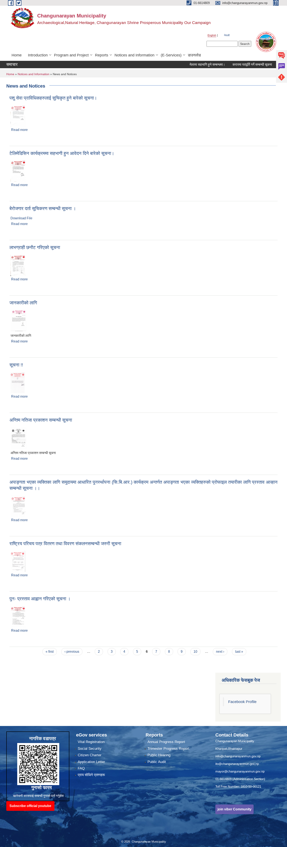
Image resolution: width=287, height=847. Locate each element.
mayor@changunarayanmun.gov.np (240, 771)
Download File (21, 218)
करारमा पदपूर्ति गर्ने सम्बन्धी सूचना (240, 64)
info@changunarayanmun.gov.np (238, 756)
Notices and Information (134, 55)
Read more (19, 130)
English (212, 35)
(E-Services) (171, 55)
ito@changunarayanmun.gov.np (237, 764)
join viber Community (234, 809)
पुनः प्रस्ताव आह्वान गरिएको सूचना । (40, 598)
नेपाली (227, 35)
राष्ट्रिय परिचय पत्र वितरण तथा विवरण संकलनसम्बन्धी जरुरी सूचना (65, 543)
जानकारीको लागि (23, 302)
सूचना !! (16, 365)
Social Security (89, 749)
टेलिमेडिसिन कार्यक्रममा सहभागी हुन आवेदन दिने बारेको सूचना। (61, 153)
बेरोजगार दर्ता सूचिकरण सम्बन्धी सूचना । (42, 208)
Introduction (38, 55)
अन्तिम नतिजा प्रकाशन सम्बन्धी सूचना (40, 420)
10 (195, 651)
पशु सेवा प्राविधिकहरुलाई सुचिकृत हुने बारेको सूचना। (53, 98)
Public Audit (156, 762)
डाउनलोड (194, 55)
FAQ (81, 768)
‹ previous (72, 651)
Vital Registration (91, 742)
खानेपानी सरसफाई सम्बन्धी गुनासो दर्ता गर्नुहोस (38, 796)
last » (239, 651)
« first (50, 651)
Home (17, 55)
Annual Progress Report (166, 742)
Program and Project (71, 55)
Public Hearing (158, 755)
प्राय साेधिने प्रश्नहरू (91, 775)
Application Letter (91, 762)
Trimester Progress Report (168, 749)
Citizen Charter (89, 755)
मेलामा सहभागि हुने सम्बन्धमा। (195, 64)
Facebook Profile (242, 702)
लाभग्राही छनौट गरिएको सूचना (34, 247)
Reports (101, 55)
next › (220, 651)
